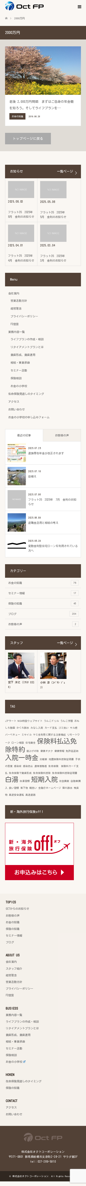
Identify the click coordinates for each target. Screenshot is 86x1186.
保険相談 (16, 378)
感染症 (18, 766)
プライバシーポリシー (24, 316)
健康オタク (46, 751)
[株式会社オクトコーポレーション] (44, 5)
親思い (33, 788)
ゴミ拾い (63, 728)
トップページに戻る (28, 138)
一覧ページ (65, 171)
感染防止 (28, 766)
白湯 (11, 779)
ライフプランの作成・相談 (27, 339)
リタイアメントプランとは (27, 347)
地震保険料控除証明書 (61, 759)
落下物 (24, 788)
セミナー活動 (19, 370)
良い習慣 (14, 788)
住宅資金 (30, 743)
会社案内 (13, 293)
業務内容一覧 (16, 331)
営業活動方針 (19, 300)
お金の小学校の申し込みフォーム (29, 417)
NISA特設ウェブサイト (30, 721)
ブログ (42, 613)
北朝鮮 (43, 759)
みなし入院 (37, 728)
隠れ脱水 (67, 788)
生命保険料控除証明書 (64, 773)
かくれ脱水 (23, 728)
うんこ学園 (66, 721)
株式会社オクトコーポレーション (30, 1176)
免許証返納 (72, 751)
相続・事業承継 (20, 362)
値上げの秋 (32, 751)
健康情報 (59, 751)
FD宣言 (15, 324)
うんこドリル (51, 721)
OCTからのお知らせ (17, 908)
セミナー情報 (42, 593)
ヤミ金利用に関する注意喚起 (49, 735)
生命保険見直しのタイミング (26, 393)
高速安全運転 (16, 795)
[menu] (79, 7)
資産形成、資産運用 (23, 354)
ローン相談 (17, 743)
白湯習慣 (25, 781)
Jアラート (10, 721)
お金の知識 (42, 582)
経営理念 (16, 308)
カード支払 (50, 728)
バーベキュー (12, 735)
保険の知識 (42, 603)
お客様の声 (62, 435)
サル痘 (74, 728)
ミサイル (27, 735)
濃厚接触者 (40, 766)
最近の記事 (24, 435)
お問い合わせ (16, 409)
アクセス (13, 401)
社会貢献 (64, 781)
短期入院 (44, 779)
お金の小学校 (19, 386)
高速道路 (30, 795)
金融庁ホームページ (49, 788)
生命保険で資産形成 (20, 773)
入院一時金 (21, 757)
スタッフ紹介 (14, 968)
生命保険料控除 (42, 773)
